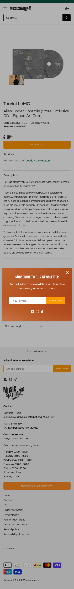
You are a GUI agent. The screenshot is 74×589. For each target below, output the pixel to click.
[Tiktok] (42, 311)
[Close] (67, 272)
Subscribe (55, 301)
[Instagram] (37, 311)
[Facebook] (32, 311)
